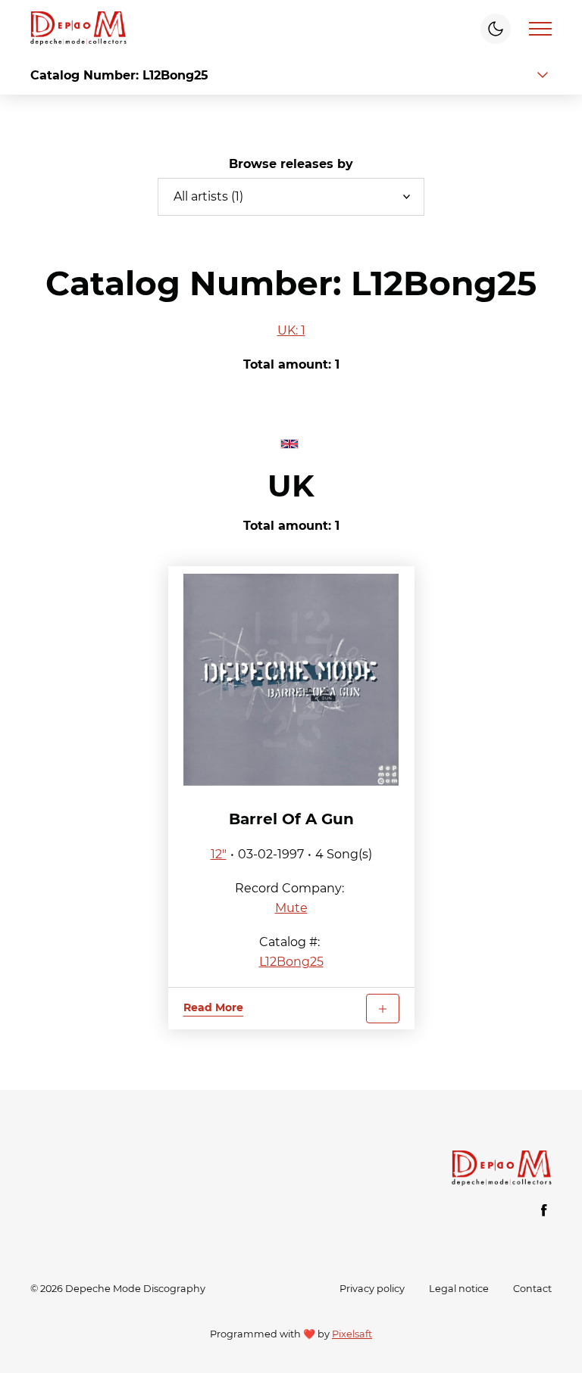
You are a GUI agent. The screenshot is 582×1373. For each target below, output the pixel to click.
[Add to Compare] (382, 1008)
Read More (213, 1007)
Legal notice (459, 1288)
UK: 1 (291, 330)
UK (291, 485)
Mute (291, 908)
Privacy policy (372, 1288)
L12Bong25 (291, 961)
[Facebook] (544, 1210)
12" (219, 854)
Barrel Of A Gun (291, 819)
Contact (532, 1288)
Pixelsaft (352, 1334)
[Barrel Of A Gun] (291, 679)
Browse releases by (291, 164)
